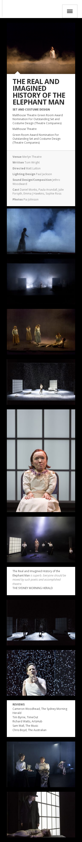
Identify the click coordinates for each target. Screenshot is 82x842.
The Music (32, 726)
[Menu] (69, 11)
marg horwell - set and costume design (1, 8)
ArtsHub (37, 721)
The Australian (37, 730)
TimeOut (32, 717)
